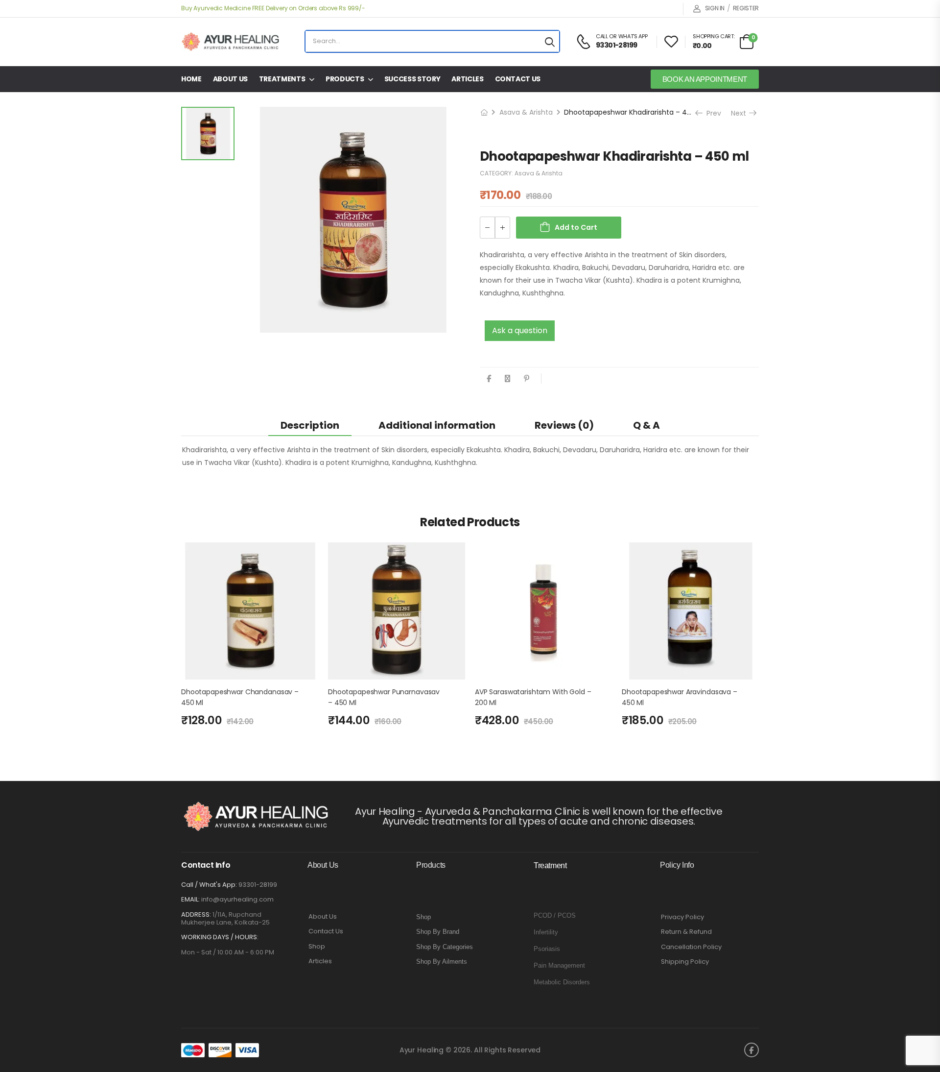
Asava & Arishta (526, 112)
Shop (316, 946)
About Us (230, 79)
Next (743, 113)
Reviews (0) (564, 425)
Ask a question (519, 330)
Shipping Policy (685, 962)
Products (345, 79)
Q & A (646, 425)
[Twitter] (507, 378)
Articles (467, 79)
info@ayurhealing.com (237, 899)
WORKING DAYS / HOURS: (219, 937)
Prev (710, 113)
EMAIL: (190, 899)
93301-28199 (257, 884)
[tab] (310, 425)
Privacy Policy (682, 917)
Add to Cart (576, 227)
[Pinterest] (526, 378)
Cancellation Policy (691, 947)
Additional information (436, 425)
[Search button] (550, 41)
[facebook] (751, 1050)
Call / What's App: (209, 884)
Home (191, 79)
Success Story (412, 79)
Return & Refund (686, 932)
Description (310, 425)
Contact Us (518, 79)
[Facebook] (489, 378)
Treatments (282, 79)
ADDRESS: (196, 914)
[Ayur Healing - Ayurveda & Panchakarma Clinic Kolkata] (230, 41)
